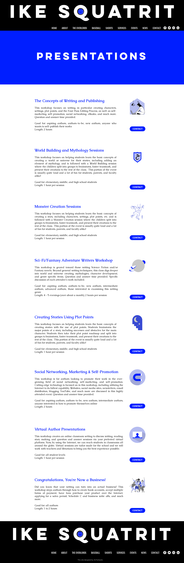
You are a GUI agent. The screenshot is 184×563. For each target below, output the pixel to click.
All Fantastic (98, 560)
